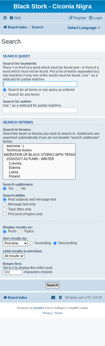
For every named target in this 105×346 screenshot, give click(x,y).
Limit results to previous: (23, 251)
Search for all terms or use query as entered (40, 90)
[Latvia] (39, 172)
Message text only (21, 204)
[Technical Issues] (39, 150)
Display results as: (18, 227)
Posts (12, 231)
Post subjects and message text (31, 199)
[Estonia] (39, 168)
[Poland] (39, 176)
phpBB (37, 307)
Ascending (42, 243)
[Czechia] (39, 163)
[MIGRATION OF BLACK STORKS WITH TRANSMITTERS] (39, 155)
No (23, 188)
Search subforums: (18, 185)
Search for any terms (23, 94)
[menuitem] (15, 18)
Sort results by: (15, 239)
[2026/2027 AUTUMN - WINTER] (39, 159)
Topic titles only (19, 209)
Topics (28, 231)
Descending (67, 243)
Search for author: (17, 102)
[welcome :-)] (39, 146)
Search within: (14, 195)
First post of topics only (25, 214)
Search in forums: (17, 130)
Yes (10, 188)
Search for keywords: (20, 64)
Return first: (12, 264)
